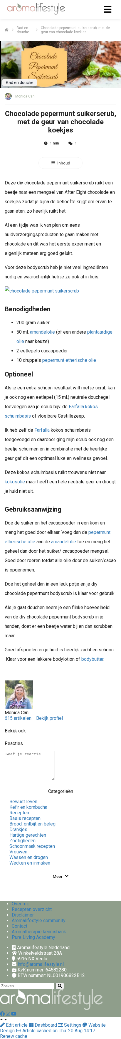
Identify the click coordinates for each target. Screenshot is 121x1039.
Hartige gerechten (27, 835)
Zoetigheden (22, 840)
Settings (73, 1025)
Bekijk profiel (49, 718)
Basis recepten (25, 818)
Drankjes (18, 829)
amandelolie (42, 332)
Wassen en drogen (28, 857)
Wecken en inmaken (29, 863)
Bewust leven (23, 801)
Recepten (19, 813)
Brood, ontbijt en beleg (32, 824)
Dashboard (45, 1025)
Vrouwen (18, 852)
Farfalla (42, 430)
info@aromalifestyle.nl (41, 964)
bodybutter (92, 659)
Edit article (17, 1025)
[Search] (60, 986)
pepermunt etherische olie (69, 360)
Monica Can (25, 96)
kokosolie (15, 482)
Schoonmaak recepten (32, 846)
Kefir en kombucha (28, 807)
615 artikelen (18, 718)
